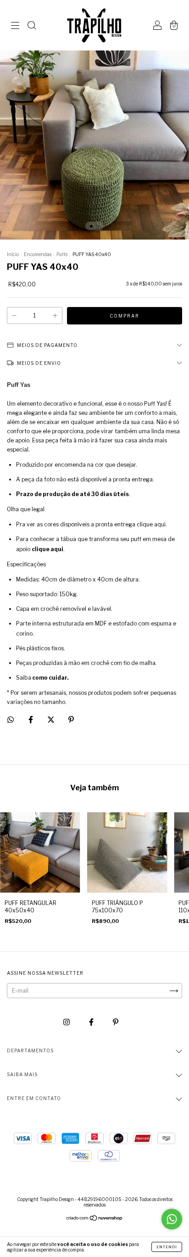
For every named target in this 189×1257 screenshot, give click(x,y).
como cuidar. (50, 677)
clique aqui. (152, 524)
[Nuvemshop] (94, 1219)
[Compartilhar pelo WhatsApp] (10, 719)
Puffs (61, 254)
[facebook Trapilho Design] (92, 1021)
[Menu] (15, 26)
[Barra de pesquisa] (31, 26)
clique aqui (47, 549)
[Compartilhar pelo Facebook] (31, 719)
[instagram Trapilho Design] (67, 1021)
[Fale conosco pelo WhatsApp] (171, 1219)
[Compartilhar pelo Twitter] (51, 719)
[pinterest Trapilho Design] (115, 1021)
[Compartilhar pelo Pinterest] (71, 719)
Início (13, 254)
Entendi (166, 1247)
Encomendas (37, 254)
